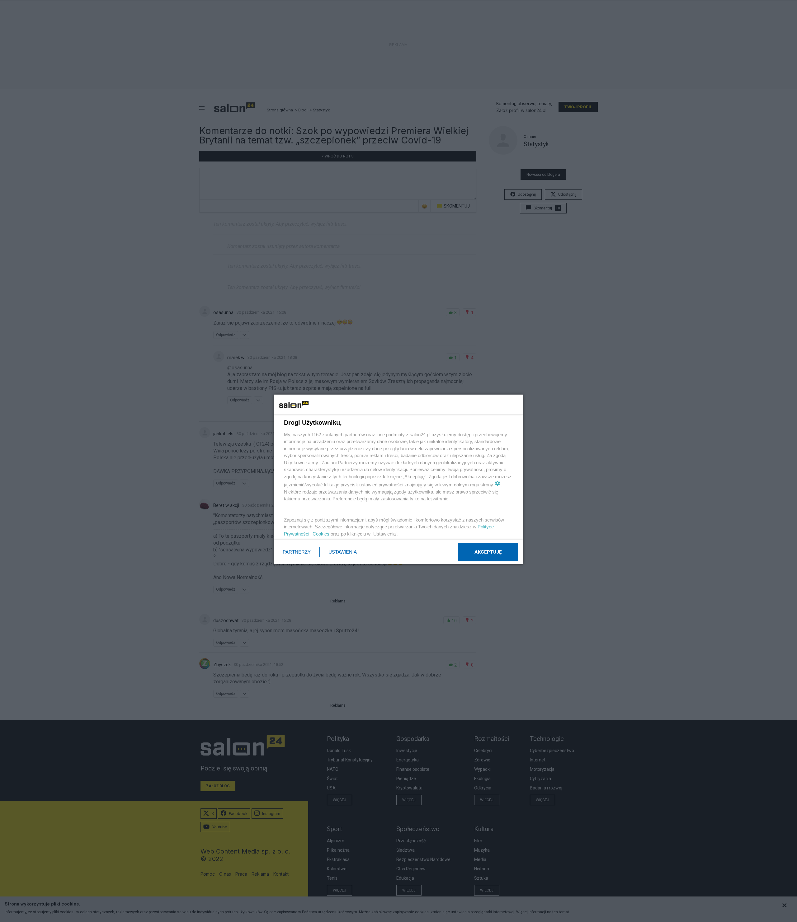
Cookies (321, 533)
